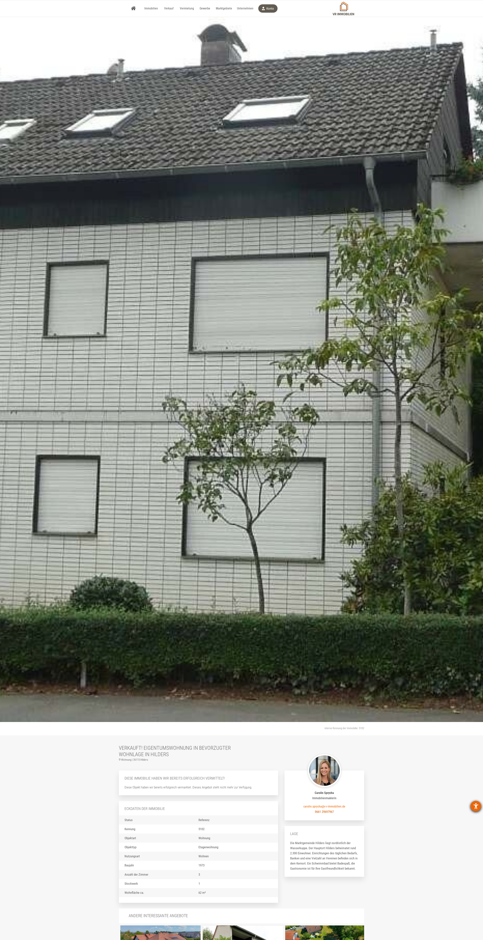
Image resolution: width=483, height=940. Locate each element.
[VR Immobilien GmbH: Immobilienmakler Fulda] (343, 8)
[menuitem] (133, 8)
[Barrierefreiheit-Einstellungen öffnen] (476, 806)
